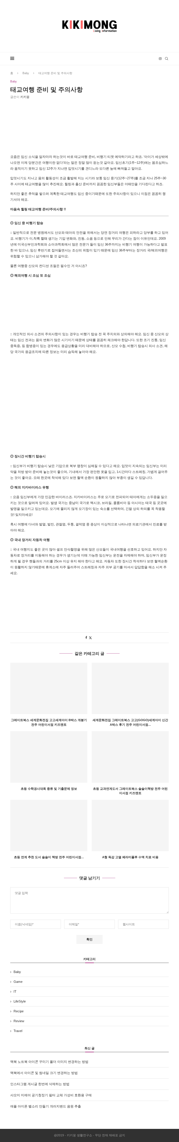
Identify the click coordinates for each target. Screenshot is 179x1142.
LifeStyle (20, 1001)
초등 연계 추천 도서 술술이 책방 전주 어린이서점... (49, 857)
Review (19, 1021)
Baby (25, 73)
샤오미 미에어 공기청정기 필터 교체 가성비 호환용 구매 (51, 1095)
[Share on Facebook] (86, 637)
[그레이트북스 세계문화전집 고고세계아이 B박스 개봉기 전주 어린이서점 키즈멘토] (48, 688)
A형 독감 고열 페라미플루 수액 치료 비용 (130, 857)
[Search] (166, 58)
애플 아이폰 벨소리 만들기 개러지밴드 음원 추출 (45, 1106)
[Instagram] (160, 58)
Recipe (19, 1011)
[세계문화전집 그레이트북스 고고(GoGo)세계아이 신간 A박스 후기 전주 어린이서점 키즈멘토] (130, 688)
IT (15, 991)
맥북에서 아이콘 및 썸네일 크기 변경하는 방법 (44, 1073)
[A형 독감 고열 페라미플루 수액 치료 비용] (130, 825)
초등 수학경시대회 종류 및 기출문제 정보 (49, 788)
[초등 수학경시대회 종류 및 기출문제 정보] (48, 757)
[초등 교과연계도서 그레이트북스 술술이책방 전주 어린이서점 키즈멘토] (130, 757)
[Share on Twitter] (90, 638)
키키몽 (24, 97)
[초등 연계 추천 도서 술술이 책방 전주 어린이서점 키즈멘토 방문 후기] (48, 825)
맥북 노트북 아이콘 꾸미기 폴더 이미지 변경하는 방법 (49, 1062)
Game (18, 981)
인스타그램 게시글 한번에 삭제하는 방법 (39, 1084)
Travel (18, 1031)
